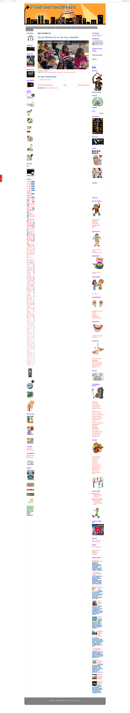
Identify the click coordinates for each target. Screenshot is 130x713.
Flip (28, 166)
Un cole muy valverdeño (69, 72)
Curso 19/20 (31, 199)
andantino (29, 361)
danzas (30, 261)
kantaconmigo (30, 219)
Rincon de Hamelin (96, 358)
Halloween (29, 224)
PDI (34, 285)
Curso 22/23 (44, 72)
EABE (31, 251)
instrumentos (30, 231)
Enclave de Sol (30, 349)
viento (28, 317)
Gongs (93, 421)
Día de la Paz (30, 240)
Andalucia (29, 249)
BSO (34, 249)
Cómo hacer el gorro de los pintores (100, 603)
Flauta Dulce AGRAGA (97, 363)
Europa (28, 293)
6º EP (29, 181)
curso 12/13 (30, 289)
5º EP (28, 183)
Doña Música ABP (77, 27)
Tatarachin (30, 455)
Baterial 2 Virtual (96, 408)
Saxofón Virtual (96, 435)
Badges (28, 320)
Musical (28, 270)
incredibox (32, 315)
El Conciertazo (95, 458)
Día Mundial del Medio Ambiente (31, 322)
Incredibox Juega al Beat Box (100, 682)
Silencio (29, 272)
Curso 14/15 (32, 215)
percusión (30, 316)
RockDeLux (94, 460)
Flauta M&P (45, 27)
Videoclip (31, 253)
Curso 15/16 (31, 203)
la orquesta (30, 279)
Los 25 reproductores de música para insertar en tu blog (97, 634)
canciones (32, 220)
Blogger (79, 700)
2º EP (29, 190)
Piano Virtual (95, 430)
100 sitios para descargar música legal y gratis (97, 649)
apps (30, 235)
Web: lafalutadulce (96, 364)
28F (32, 292)
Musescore (95, 463)
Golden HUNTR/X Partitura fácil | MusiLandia (97, 495)
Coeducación (30, 343)
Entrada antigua (83, 85)
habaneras (32, 229)
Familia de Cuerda (96, 416)
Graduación (32, 234)
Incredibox (94, 337)
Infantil (32, 204)
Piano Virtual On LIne (97, 431)
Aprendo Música (96, 219)
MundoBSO (94, 461)
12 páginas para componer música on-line (97, 573)
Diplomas (29, 321)
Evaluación (29, 329)
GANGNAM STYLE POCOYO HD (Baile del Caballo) (100, 677)
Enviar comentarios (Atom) (51, 88)
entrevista (30, 211)
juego (30, 239)
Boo (93, 410)
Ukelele (52, 27)
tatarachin (30, 457)
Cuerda (28, 284)
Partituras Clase (96, 465)
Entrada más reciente (45, 85)
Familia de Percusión (97, 418)
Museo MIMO (95, 403)
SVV (93, 228)
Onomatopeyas (30, 301)
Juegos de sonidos (96, 318)
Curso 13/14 (29, 347)
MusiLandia (96, 493)
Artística (29, 274)
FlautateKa (67, 27)
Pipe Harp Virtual (96, 433)
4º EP (28, 187)
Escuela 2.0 (29, 30)
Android (28, 262)
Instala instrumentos (97, 423)
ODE (27, 353)
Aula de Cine (59, 27)
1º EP (28, 188)
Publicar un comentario (45, 79)
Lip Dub (31, 245)
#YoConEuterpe (30, 238)
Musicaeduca (95, 223)
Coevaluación (29, 344)
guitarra (29, 225)
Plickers (28, 358)
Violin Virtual (95, 436)
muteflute (29, 290)
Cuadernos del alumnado (89, 27)
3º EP (28, 185)
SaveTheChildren (31, 252)
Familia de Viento (96, 419)
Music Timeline (95, 471)
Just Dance (29, 297)
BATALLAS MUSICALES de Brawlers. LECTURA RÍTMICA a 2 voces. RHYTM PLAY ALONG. (98, 502)
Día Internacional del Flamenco (55, 72)
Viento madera (31, 308)
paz (27, 292)
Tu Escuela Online (98, 499)
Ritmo (28, 247)
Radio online (30, 304)
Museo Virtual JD (96, 405)
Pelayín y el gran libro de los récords (31, 354)
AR (28, 338)
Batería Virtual (96, 406)
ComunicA (29, 213)
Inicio (28, 27)
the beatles (31, 242)
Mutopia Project (96, 466)
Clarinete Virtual (96, 413)
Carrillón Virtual (96, 411)
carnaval (29, 209)
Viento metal (31, 288)
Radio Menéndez (36, 27)
